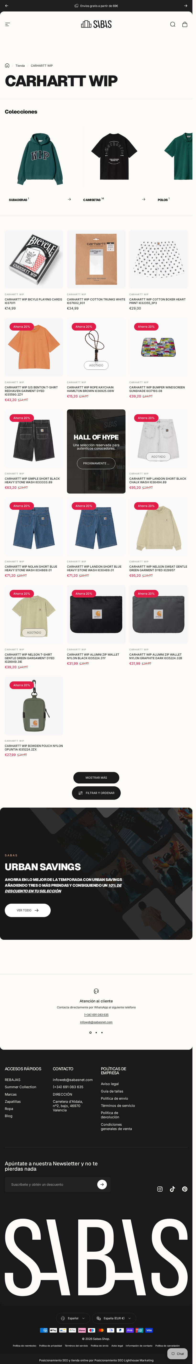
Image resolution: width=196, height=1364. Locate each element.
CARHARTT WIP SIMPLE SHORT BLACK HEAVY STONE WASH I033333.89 (32, 480)
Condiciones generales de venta (116, 1126)
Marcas (11, 1094)
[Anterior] (6, 5)
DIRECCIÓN (62, 1094)
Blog (8, 1116)
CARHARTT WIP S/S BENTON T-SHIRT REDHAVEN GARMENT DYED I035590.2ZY (31, 391)
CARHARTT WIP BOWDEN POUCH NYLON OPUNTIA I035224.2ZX (34, 747)
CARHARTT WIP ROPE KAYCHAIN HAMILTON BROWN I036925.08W (90, 389)
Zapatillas (13, 1101)
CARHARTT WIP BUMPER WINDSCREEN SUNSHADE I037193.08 (157, 389)
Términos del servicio (76, 1345)
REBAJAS (12, 1080)
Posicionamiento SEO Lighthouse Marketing (123, 1360)
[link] (96, 463)
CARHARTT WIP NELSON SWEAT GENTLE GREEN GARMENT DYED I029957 (158, 568)
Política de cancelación (167, 1345)
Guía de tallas (112, 1091)
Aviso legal (110, 1084)
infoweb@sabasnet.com (96, 1022)
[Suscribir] (102, 1184)
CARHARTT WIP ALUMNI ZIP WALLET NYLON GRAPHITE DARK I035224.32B (155, 656)
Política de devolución (110, 1115)
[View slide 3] (102, 1032)
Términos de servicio (118, 1105)
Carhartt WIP (14, 294)
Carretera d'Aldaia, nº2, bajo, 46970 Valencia (68, 1105)
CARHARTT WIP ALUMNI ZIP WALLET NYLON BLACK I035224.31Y (93, 656)
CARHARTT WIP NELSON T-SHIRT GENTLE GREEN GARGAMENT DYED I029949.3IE (29, 658)
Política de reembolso (24, 1345)
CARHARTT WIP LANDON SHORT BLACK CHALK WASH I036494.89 (157, 480)
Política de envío (114, 1098)
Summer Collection (20, 1087)
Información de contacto (139, 1345)
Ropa (9, 1109)
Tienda (20, 65)
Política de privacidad (50, 1345)
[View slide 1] (90, 1032)
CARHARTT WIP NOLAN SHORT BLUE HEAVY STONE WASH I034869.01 (31, 568)
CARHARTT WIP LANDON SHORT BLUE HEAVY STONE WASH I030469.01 (94, 568)
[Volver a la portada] (7, 65)
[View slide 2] (96, 1032)
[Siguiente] (185, 5)
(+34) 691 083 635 (96, 1014)
